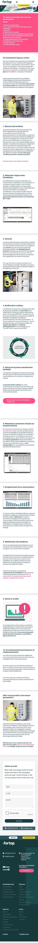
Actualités (22, 919)
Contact (5, 934)
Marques (5, 919)
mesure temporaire (12, 70)
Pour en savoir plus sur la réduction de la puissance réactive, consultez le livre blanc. (17, 576)
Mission (21, 912)
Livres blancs (7, 914)
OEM (20, 887)
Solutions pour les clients (10, 930)
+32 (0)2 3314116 (12, 828)
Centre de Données (24, 892)
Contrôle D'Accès (24, 905)
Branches (22, 884)
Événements (23, 917)
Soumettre (19, 821)
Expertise (6, 909)
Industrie (21, 899)
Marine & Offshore (24, 902)
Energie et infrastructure (26, 897)
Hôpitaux (22, 889)
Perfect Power (7, 887)
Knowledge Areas (8, 884)
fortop (21, 909)
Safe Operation (7, 889)
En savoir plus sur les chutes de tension (15, 161)
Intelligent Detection (8, 892)
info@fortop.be (27, 828)
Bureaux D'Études (24, 894)
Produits (5, 922)
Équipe (21, 914)
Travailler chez (24, 934)
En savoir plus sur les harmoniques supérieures (18, 401)
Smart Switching (8, 897)
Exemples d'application (10, 917)
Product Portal (23, 5)
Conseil (5, 912)
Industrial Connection (9, 894)
